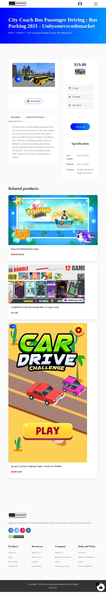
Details (55, 223)
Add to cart (80, 127)
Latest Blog (36, 566)
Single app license (84, 173)
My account (13, 562)
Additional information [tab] (35, 117)
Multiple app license (85, 169)
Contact (35, 562)
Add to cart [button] (53, 232)
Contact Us (12, 566)
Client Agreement (62, 566)
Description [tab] (15, 117)
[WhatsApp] (3, 305)
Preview (55, 283)
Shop (10, 557)
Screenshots (35, 101)
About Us (12, 553)
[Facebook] (3, 311)
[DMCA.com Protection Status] (16, 536)
